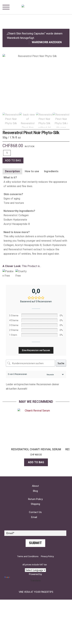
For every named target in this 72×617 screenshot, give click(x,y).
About (35, 485)
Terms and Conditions (28, 556)
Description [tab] (12, 171)
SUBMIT (35, 543)
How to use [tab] (32, 171)
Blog (35, 490)
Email (34, 517)
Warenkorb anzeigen (47, 42)
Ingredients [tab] (51, 171)
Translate (35, 580)
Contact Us (35, 512)
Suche (61, 363)
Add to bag (13, 160)
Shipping (35, 503)
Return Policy (35, 499)
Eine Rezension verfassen (36, 350)
